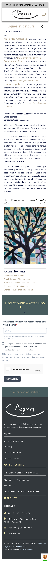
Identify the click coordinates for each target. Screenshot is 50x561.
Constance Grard (15, 61)
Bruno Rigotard (13, 84)
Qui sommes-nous (13, 441)
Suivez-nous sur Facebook (26, 391)
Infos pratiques (12, 452)
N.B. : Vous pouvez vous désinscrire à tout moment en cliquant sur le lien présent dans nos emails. (24, 357)
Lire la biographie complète (29, 57)
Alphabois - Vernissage (17, 480)
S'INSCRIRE (12, 379)
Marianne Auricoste (16, 38)
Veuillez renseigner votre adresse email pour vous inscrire (24, 323)
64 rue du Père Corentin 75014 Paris (26, 4)
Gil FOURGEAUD (27, 549)
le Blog (8, 446)
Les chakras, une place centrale (22, 491)
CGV (14, 546)
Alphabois (9, 485)
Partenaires (16, 465)
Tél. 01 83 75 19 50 (19, 513)
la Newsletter (11, 458)
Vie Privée (21, 546)
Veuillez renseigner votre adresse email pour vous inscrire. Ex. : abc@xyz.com (25, 337)
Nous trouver (14, 533)
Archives (12, 498)
